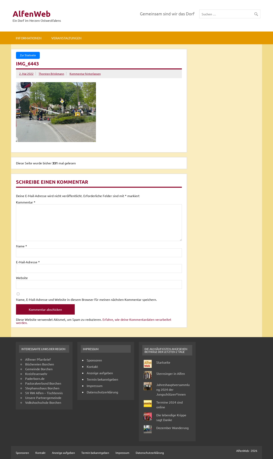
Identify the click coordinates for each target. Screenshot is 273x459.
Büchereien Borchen (39, 364)
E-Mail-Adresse (28, 262)
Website (22, 277)
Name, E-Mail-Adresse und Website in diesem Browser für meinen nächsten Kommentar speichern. (86, 299)
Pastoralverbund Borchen (43, 383)
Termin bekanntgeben (102, 379)
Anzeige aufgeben (100, 373)
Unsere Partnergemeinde (43, 398)
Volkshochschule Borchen (43, 402)
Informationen (29, 38)
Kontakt (92, 366)
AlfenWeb (32, 13)
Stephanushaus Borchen (42, 388)
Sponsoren (94, 360)
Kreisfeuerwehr (36, 374)
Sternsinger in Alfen (170, 373)
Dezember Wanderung (172, 428)
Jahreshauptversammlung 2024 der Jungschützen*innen (173, 389)
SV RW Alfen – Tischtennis (44, 393)
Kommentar (25, 202)
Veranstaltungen (66, 38)
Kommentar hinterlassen (85, 73)
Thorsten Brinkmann (51, 73)
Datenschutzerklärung (102, 392)
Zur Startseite (28, 55)
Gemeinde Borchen (39, 369)
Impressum (95, 386)
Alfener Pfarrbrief (38, 359)
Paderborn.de (35, 378)
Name (21, 246)
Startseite (163, 362)
